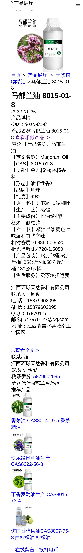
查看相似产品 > (32, 137)
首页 (16, 75)
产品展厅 (37, 75)
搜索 (31, 10)
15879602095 (45, 376)
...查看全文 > (25, 350)
